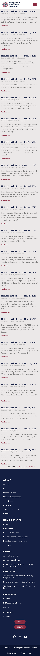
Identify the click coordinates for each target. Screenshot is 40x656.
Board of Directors (10, 505)
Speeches (7, 545)
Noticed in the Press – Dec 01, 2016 (18, 230)
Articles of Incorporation (12, 509)
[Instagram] (20, 636)
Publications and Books (12, 603)
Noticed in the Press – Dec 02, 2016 (18, 207)
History (6, 488)
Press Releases (9, 528)
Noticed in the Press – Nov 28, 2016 (19, 272)
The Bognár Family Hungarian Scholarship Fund (19, 587)
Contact (8, 612)
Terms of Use (12, 653)
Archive (6, 607)
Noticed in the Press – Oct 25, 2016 (18, 449)
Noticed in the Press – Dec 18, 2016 (18, 97)
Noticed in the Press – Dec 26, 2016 (18, 55)
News (5, 524)
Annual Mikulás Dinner (11, 560)
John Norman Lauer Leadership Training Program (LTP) (18, 577)
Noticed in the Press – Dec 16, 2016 (18, 118)
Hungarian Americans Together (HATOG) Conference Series (18, 565)
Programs (9, 571)
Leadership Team (9, 492)
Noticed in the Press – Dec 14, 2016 (18, 142)
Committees (8, 501)
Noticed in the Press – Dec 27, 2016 (18, 32)
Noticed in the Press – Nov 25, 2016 (18, 295)
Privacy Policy (26, 653)
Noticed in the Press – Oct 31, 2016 (18, 407)
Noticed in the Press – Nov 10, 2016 (18, 342)
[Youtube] (25, 636)
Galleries (6, 598)
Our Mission (7, 484)
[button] (35, 4)
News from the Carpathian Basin (15, 537)
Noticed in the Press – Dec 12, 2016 (18, 165)
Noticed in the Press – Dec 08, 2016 (18, 186)
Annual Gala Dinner (10, 556)
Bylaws (6, 513)
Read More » (5, 26)
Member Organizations (12, 497)
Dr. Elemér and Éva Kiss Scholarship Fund (19, 582)
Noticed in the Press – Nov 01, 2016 (18, 384)
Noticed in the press (11, 532)
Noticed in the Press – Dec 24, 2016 (18, 79)
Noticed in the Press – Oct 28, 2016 (18, 428)
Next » (32, 467)
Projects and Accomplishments (15, 541)
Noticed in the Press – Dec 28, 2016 (18, 11)
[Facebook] (14, 636)
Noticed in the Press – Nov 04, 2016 (19, 363)
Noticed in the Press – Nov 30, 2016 (18, 251)
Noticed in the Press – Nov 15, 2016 (18, 319)
